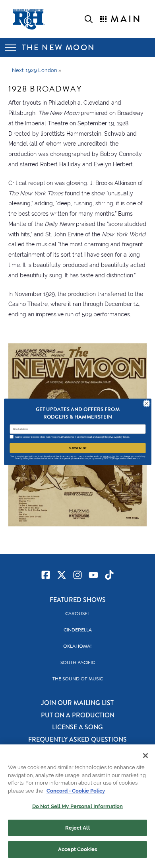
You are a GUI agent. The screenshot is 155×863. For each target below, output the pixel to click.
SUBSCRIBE (77, 447)
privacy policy (109, 456)
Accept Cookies (77, 849)
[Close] (145, 755)
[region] (77, 803)
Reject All (77, 828)
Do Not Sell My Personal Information (77, 806)
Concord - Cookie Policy (75, 791)
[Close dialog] (146, 403)
